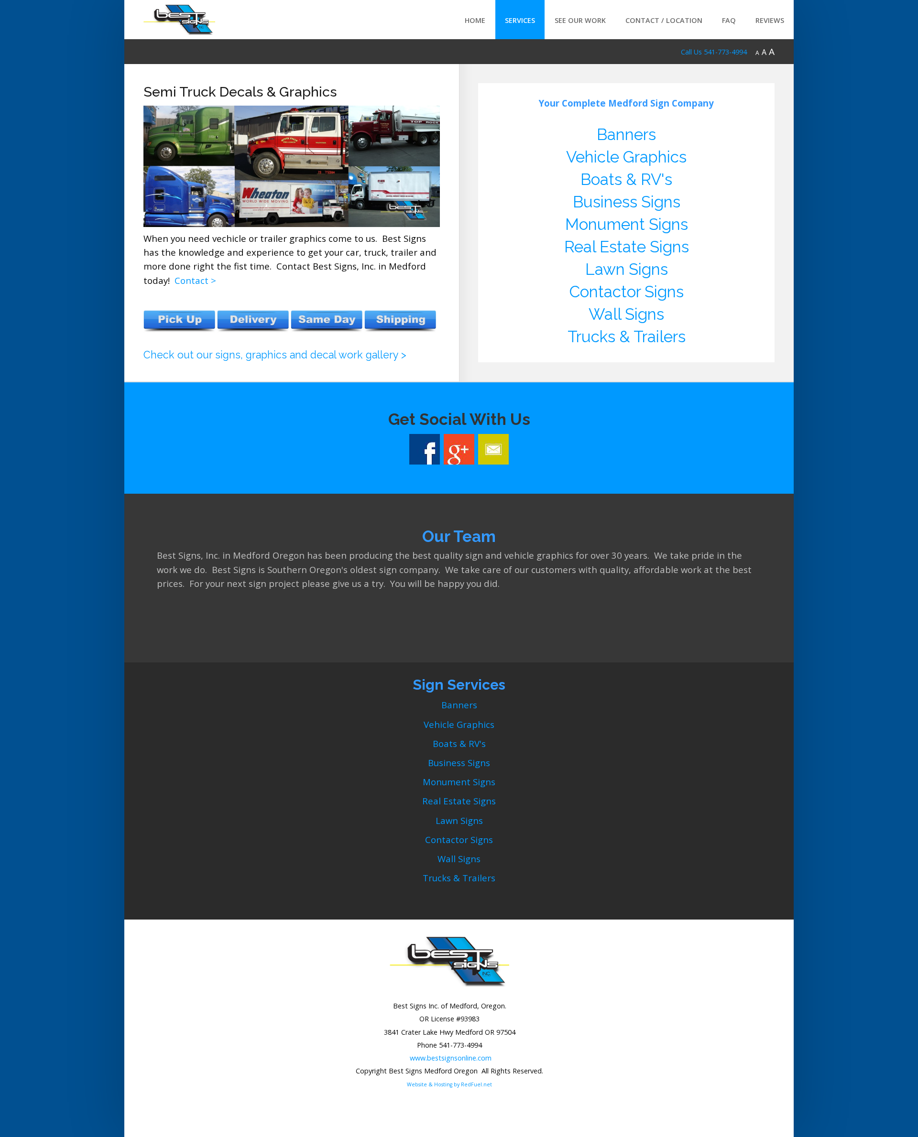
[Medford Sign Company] (179, 17)
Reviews (769, 20)
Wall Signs (626, 314)
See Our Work (580, 20)
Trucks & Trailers (627, 336)
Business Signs (626, 202)
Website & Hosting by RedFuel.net (449, 1084)
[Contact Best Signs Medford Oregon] (493, 448)
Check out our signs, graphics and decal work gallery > (274, 355)
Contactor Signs (626, 291)
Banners (626, 134)
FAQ (729, 20)
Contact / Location (663, 20)
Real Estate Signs (626, 247)
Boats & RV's (626, 179)
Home (475, 20)
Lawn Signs (626, 269)
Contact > (195, 280)
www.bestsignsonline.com (451, 1057)
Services (520, 20)
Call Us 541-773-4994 (714, 51)
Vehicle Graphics (626, 157)
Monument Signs (626, 224)
